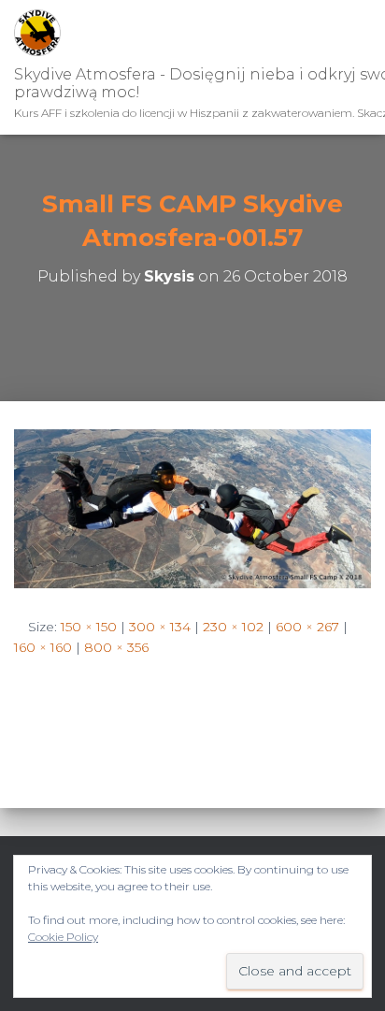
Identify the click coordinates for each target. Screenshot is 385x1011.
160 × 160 (43, 647)
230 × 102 (233, 626)
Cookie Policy (63, 937)
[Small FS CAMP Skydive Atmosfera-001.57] (192, 506)
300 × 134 (160, 626)
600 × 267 (307, 626)
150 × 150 (89, 626)
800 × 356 (116, 647)
